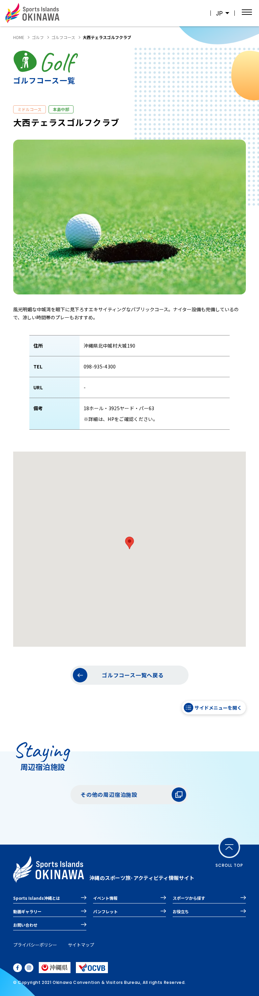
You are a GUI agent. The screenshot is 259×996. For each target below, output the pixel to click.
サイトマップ (81, 944)
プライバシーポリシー (35, 944)
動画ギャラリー (27, 911)
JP (219, 13)
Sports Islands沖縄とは (36, 898)
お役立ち (181, 911)
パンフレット (105, 911)
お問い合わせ (25, 925)
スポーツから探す (189, 898)
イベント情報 (105, 898)
